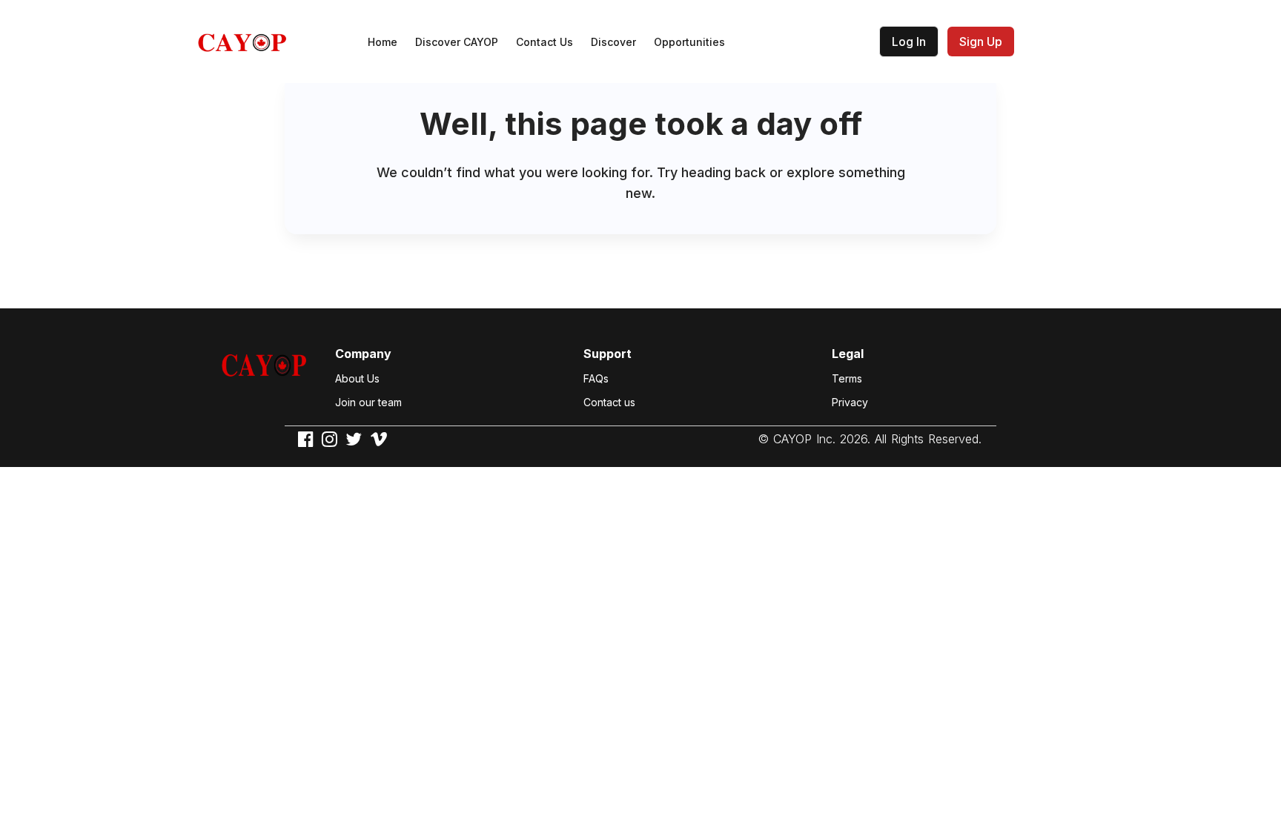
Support (607, 353)
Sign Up (980, 41)
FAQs (596, 378)
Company (363, 353)
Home (382, 42)
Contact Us (544, 42)
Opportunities (689, 42)
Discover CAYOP (456, 42)
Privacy (850, 402)
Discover (613, 42)
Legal (848, 353)
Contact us (609, 402)
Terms (847, 378)
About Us (357, 378)
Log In (909, 41)
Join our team (368, 402)
